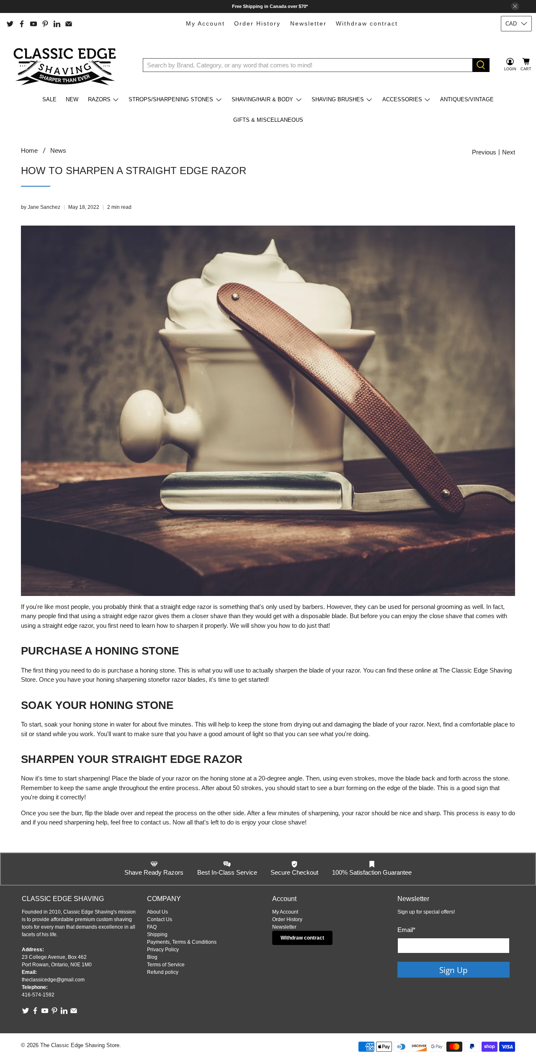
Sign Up (453, 970)
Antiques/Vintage (467, 99)
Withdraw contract (367, 23)
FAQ (152, 927)
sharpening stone (139, 679)
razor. (417, 724)
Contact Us (159, 919)
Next (508, 152)
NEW (72, 99)
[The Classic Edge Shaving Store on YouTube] (33, 24)
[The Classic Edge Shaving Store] (67, 65)
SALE (49, 99)
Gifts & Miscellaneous (268, 120)
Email (406, 929)
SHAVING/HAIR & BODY (262, 99)
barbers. (313, 606)
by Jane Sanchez (40, 207)
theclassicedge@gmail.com (53, 980)
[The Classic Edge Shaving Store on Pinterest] (45, 24)
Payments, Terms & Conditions (181, 942)
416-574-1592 (38, 995)
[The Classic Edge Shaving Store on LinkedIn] (57, 24)
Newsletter (308, 23)
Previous (484, 152)
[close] (515, 6)
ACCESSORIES (402, 99)
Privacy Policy (163, 950)
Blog (152, 957)
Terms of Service (166, 965)
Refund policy (162, 972)
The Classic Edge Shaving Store (79, 1045)
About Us (157, 912)
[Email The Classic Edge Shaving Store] (68, 24)
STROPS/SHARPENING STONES (171, 99)
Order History (257, 23)
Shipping (157, 934)
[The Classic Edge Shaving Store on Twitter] (10, 24)
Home (29, 150)
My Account (205, 23)
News (58, 150)
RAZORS (99, 99)
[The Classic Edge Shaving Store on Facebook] (22, 24)
